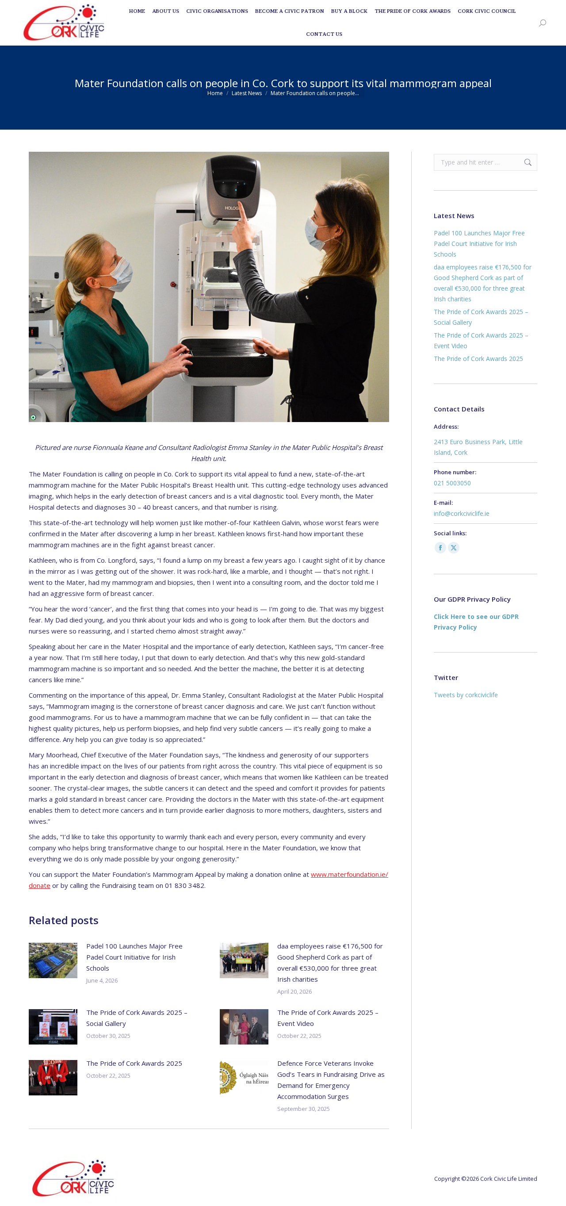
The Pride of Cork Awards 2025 (134, 1063)
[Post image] (53, 960)
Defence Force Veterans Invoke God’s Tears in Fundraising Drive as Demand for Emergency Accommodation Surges (331, 1080)
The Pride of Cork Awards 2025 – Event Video (328, 1018)
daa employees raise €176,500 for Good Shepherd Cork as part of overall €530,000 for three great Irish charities (330, 962)
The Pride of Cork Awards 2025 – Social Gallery (136, 1018)
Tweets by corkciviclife (466, 695)
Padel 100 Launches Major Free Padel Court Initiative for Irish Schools (134, 956)
